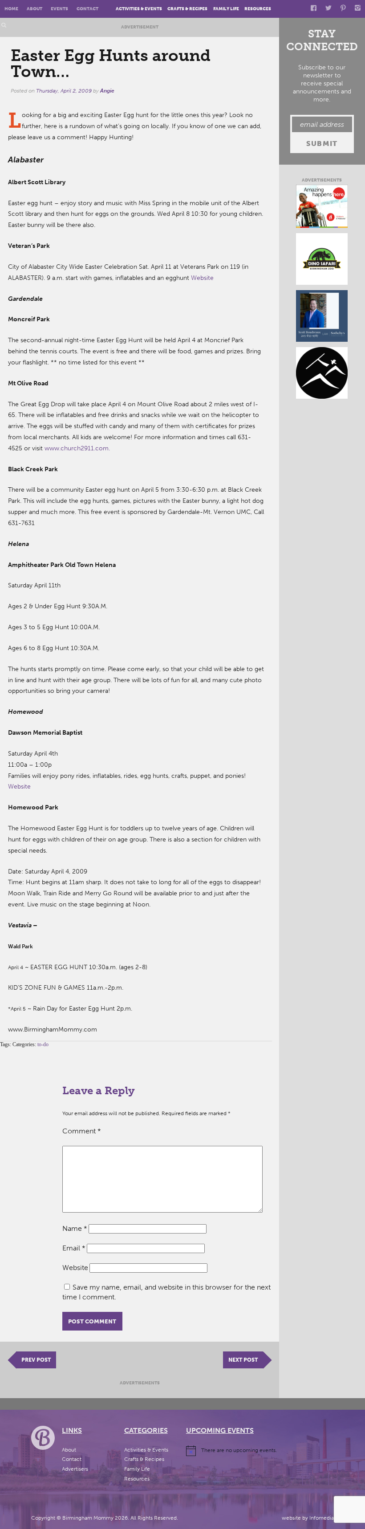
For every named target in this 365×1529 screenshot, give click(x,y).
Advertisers (75, 1469)
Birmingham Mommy (88, 1518)
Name (74, 1228)
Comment (81, 1131)
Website (202, 278)
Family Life (226, 8)
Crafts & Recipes (187, 8)
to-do (43, 1044)
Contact (87, 8)
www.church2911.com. (77, 448)
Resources (257, 8)
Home (11, 8)
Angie (107, 91)
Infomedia (321, 1518)
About (34, 8)
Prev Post (36, 1360)
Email (73, 1248)
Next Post (243, 1360)
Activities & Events (139, 8)
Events (59, 8)
